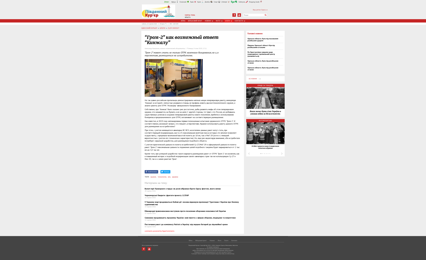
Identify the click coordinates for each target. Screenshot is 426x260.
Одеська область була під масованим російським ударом (263, 39)
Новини (208, 21)
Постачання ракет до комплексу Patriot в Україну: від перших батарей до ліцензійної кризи (186, 224)
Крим (199, 2)
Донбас (207, 2)
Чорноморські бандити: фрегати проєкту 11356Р (167, 195)
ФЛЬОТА (187, 17)
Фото (218, 21)
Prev (248, 153)
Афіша (173, 2)
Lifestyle (224, 2)
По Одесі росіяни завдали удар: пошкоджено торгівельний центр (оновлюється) (261, 54)
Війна (183, 21)
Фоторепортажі (265, 121)
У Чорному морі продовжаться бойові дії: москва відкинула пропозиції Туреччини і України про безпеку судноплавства (192, 203)
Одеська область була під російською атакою (263, 62)
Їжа (234, 2)
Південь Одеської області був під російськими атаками (261, 46)
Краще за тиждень (265, 85)
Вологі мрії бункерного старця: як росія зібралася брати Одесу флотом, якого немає (183, 188)
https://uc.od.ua (158, 11)
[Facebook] (234, 15)
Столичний (182, 2)
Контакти (239, 21)
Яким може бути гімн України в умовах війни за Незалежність (265, 112)
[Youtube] (239, 15)
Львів (192, 2)
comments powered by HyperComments (159, 231)
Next (281, 153)
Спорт (216, 2)
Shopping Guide (254, 2)
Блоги (227, 21)
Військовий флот (195, 21)
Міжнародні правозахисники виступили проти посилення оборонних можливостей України (185, 211)
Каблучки (242, 2)
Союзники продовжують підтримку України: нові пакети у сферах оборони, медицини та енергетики (190, 217)
